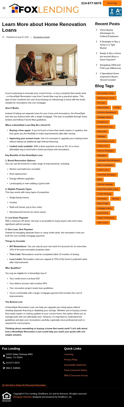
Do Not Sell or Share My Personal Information (24, 385)
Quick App (112, 3)
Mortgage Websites (23, 397)
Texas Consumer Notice (75, 370)
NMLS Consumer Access (76, 375)
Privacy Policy (70, 359)
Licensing (68, 354)
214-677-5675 (91, 3)
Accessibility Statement (75, 365)
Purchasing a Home (41, 37)
